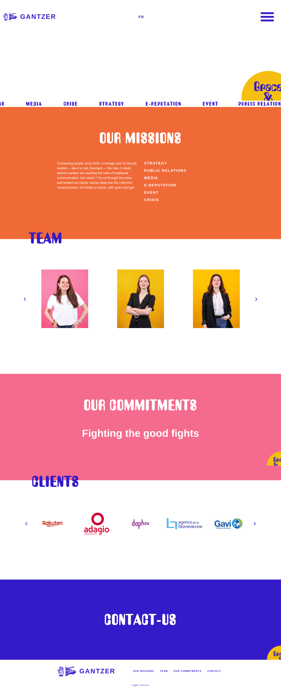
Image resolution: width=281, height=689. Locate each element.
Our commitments (140, 405)
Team (164, 671)
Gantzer (38, 16)
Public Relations (165, 170)
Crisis (151, 200)
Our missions (141, 138)
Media (151, 178)
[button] (267, 17)
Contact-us (140, 619)
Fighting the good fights (140, 433)
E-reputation (160, 185)
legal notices (140, 685)
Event (151, 192)
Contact (214, 671)
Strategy (155, 163)
